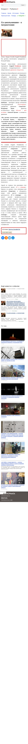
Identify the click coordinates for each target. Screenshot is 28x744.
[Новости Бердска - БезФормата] (8, 1)
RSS (11, 500)
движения (13, 70)
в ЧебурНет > (21, 15)
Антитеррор (21, 104)
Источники (15, 13)
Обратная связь (4, 497)
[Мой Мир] (13, 237)
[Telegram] (9, 237)
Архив (9, 13)
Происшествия (5, 15)
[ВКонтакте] (2, 237)
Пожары (13, 15)
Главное (3, 13)
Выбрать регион (4, 498)
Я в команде (21, 187)
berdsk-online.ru (6, 37)
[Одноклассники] (6, 237)
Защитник (20, 70)
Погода (22, 13)
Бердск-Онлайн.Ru (14, 229)
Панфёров (18, 66)
